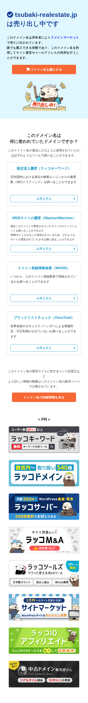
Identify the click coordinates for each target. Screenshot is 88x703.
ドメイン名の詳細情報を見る (43, 397)
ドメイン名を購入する (46, 69)
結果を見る (44, 198)
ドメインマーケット (65, 37)
